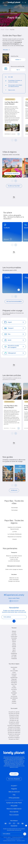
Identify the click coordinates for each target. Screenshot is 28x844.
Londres (14, 675)
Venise (14, 699)
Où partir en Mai (14, 718)
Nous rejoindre (14, 811)
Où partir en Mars (14, 715)
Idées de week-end (14, 791)
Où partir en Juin (14, 720)
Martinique (14, 681)
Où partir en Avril (14, 717)
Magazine (14, 788)
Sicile (14, 694)
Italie (14, 648)
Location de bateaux (14, 561)
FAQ (14, 795)
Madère (14, 701)
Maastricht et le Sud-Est (14, 536)
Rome (14, 691)
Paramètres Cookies (21, 840)
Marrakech (14, 682)
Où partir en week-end (14, 732)
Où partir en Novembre (14, 729)
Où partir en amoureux (14, 734)
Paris (14, 686)
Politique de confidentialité (17, 837)
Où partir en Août (14, 723)
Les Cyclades (14, 670)
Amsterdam (14, 507)
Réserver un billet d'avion (14, 808)
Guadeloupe (14, 677)
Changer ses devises (14, 581)
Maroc (14, 651)
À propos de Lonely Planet (14, 802)
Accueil (2, 29)
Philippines (14, 653)
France (14, 641)
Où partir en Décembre (14, 730)
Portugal (14, 655)
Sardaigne (14, 693)
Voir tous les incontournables (14, 301)
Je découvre (14, 490)
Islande (14, 646)
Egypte (14, 639)
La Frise (14, 531)
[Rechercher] (22, 2)
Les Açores (14, 696)
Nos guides (14, 774)
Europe (14, 13)
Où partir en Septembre (14, 725)
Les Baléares (14, 698)
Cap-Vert (14, 634)
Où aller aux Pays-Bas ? (14, 185)
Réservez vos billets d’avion (14, 555)
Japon (14, 650)
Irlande (14, 645)
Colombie (14, 638)
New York (14, 684)
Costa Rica (14, 636)
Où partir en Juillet (14, 722)
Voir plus (5, 49)
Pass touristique (14, 579)
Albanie (14, 631)
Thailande (14, 658)
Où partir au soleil (14, 735)
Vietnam (14, 703)
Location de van (14, 557)
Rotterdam (14, 510)
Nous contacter (14, 814)
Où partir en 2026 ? (14, 739)
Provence (14, 689)
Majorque (14, 679)
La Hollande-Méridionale (12, 173)
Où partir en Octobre (14, 727)
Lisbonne (14, 674)
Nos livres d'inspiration (14, 779)
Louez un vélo (14, 559)
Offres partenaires (14, 797)
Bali (14, 669)
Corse (14, 672)
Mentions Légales (7, 837)
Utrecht (14, 539)
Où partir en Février (14, 713)
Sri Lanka (14, 657)
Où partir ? (14, 785)
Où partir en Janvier (14, 712)
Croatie (14, 633)
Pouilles (14, 687)
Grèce (14, 643)
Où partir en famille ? (14, 737)
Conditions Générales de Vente (9, 840)
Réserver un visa (14, 577)
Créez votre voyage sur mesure (14, 569)
